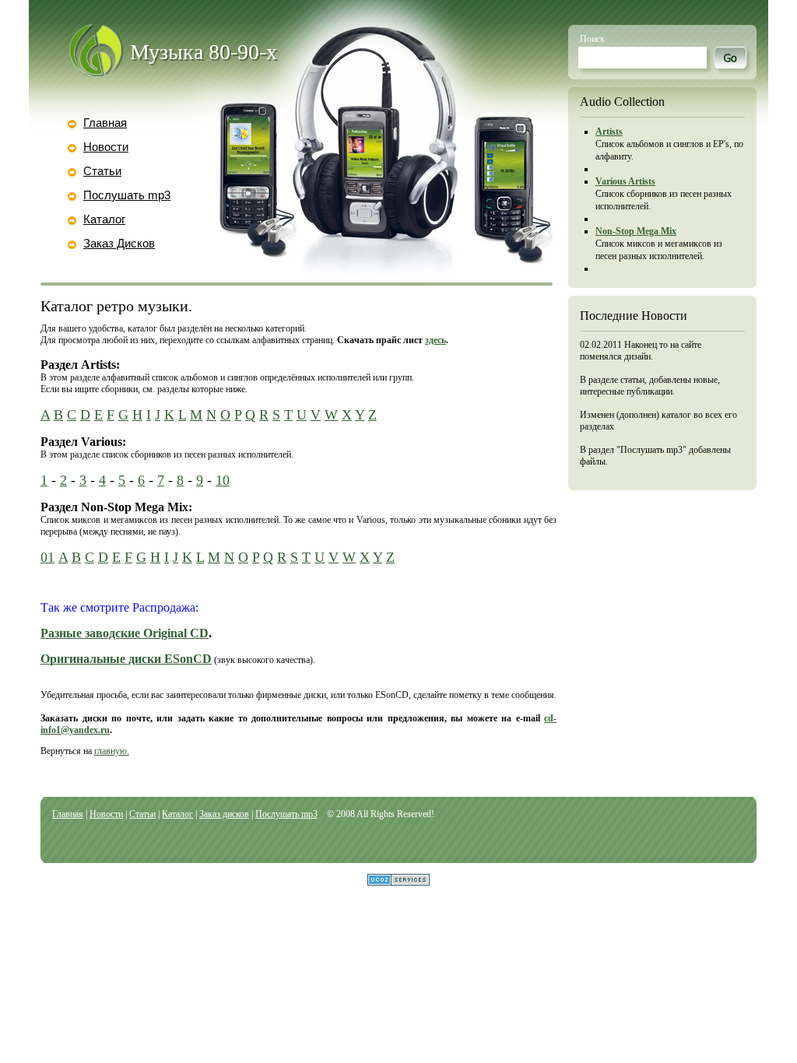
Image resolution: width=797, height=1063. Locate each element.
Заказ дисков (224, 814)
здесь (435, 340)
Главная (105, 122)
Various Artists (625, 181)
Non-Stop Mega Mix (635, 231)
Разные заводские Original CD (124, 633)
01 (47, 557)
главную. (111, 751)
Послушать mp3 (126, 195)
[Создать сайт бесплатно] (398, 881)
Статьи (102, 170)
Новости (105, 146)
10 (223, 480)
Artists (609, 131)
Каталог (104, 219)
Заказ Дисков (119, 243)
